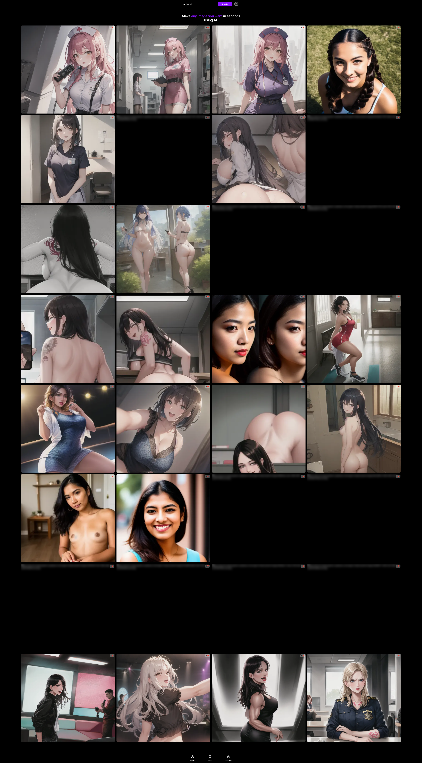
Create (225, 4)
